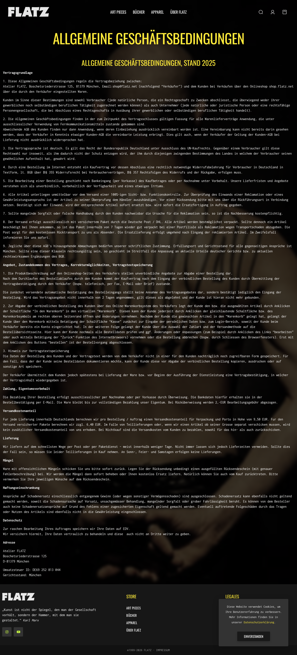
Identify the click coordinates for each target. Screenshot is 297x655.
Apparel (131, 622)
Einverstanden (253, 636)
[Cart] (284, 12)
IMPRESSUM (163, 650)
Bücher (131, 615)
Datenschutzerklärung (259, 622)
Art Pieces (133, 607)
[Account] (272, 12)
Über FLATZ (133, 630)
